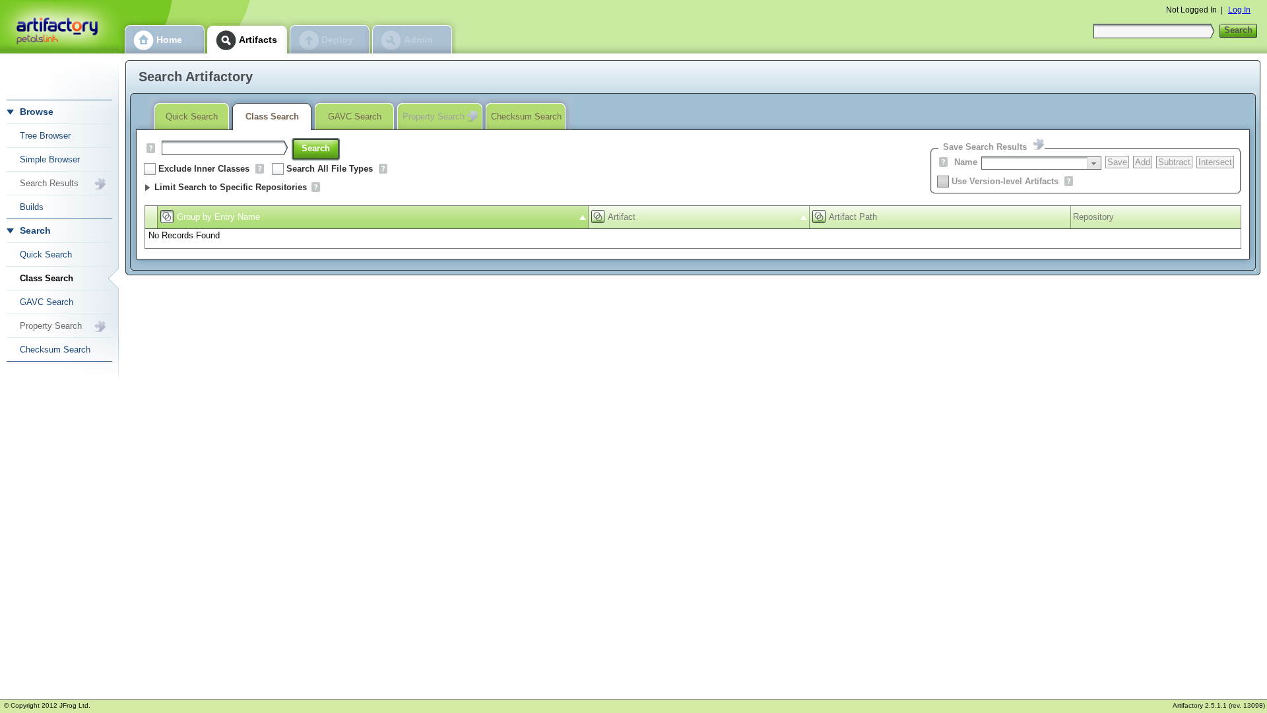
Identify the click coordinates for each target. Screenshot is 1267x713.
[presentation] (1093, 163)
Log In (1239, 10)
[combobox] (1041, 163)
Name (965, 162)
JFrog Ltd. (74, 705)
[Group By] (167, 216)
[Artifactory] (59, 26)
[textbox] (1034, 163)
